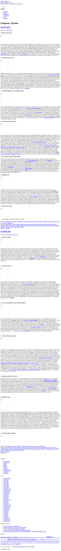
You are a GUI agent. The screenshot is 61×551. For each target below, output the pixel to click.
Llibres (5, 464)
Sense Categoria (7, 470)
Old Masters (48, 225)
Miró (45, 537)
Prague (32, 542)
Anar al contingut (5, 1)
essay (23, 84)
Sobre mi (6, 11)
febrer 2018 (6, 486)
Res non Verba (12, 544)
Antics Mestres (8, 224)
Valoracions (6, 14)
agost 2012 (6, 510)
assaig (24, 293)
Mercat (37, 221)
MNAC (26, 225)
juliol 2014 (6, 502)
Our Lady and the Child (5, 541)
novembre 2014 (7, 499)
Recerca (54, 221)
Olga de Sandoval (56, 539)
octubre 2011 (7, 519)
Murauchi (5, 539)
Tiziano (7, 227)
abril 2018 (6, 483)
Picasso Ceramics (3, 542)
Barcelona (4, 537)
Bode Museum (28, 168)
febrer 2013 (6, 503)
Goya (30, 537)
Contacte (6, 18)
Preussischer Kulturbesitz (42, 542)
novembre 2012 (7, 506)
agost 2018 (6, 479)
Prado (27, 88)
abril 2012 (6, 515)
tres (25, 331)
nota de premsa (36, 326)
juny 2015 (6, 498)
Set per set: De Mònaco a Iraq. (39, 531)
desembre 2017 (7, 489)
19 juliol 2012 (6, 231)
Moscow (2, 539)
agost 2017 (6, 494)
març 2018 (6, 485)
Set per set (4, 223)
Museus (45, 221)
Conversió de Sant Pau (30, 224)
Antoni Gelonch (7, 530)
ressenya (42, 324)
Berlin (14, 224)
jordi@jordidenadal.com (18, 546)
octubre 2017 (7, 491)
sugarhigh (49, 160)
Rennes (9, 544)
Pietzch (16, 542)
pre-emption (36, 542)
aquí (14, 320)
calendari (23, 224)
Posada (30, 542)
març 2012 (6, 517)
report (15, 171)
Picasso (58, 541)
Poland (18, 542)
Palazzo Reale (14, 541)
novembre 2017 (7, 490)
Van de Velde (20, 227)
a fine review (39, 112)
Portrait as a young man (24, 542)
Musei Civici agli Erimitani (33, 108)
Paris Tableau (19, 541)
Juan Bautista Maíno (18, 225)
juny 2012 (6, 513)
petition (26, 169)
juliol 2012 (6, 511)
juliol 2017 (6, 495)
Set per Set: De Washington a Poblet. (16, 528)
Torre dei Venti (13, 227)
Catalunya (21, 537)
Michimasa (34, 537)
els (23, 331)
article (43, 390)
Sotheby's (3, 227)
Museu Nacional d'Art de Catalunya (36, 225)
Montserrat (55, 537)
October (38, 539)
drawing (26, 537)
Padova (53, 225)
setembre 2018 (7, 478)
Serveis (5, 13)
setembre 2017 (7, 493)
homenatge (32, 258)
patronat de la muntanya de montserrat (28, 541)
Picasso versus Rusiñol (10, 542)
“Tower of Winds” (33, 196)
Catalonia (15, 537)
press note (28, 114)
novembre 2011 (7, 518)
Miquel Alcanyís (41, 537)
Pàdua (57, 225)
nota (26, 413)
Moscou (58, 537)
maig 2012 (6, 514)
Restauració (6, 469)
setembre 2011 (7, 521)
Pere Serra (55, 541)
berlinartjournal (32, 160)
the (45, 117)
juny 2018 (6, 481)
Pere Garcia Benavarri (49, 541)
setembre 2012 (7, 509)
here (17, 108)
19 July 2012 (5, 27)
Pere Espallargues (42, 541)
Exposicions (26, 221)
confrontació (42, 256)
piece (55, 191)
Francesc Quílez (53, 224)
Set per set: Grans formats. (13, 526)
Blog (5, 17)
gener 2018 (6, 487)
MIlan (37, 537)
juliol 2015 (6, 497)
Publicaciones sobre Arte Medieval (53, 542)
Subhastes (8, 221)
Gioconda (11, 225)
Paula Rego (37, 541)
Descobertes (14, 221)
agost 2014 (6, 501)
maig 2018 (6, 482)
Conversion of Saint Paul (42, 224)
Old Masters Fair (50, 539)
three (47, 117)
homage (25, 53)
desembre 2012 (7, 505)
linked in (32, 546)
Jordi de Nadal (4, 2)
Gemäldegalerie (4, 225)
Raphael (5, 544)
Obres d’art (6, 15)
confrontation (4, 53)
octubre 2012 (7, 507)
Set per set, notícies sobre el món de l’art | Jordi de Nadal (17, 531)
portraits (51, 117)
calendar (18, 224)
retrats (28, 331)
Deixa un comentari (5, 228)
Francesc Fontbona (8, 527)
